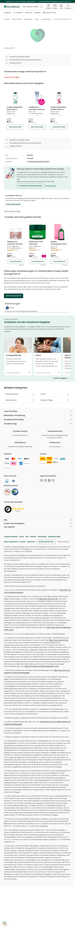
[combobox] (33, 6)
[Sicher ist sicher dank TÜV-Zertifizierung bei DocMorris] (7, 481)
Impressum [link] (31, 542)
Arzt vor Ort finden (50, 185)
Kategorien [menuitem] (7, 13)
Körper (37, 19)
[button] (30, 185)
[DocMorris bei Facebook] (45, 480)
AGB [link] (26, 537)
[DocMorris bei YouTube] (53, 480)
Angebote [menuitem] (19, 13)
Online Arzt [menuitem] (28, 13)
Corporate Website (11, 537)
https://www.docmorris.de (48, 599)
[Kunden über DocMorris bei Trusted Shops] (14, 509)
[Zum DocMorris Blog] (41, 480)
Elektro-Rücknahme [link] (11, 542)
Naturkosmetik (28, 19)
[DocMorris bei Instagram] (49, 480)
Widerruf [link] (33, 537)
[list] (37, 35)
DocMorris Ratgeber (60, 378)
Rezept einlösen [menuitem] (50, 13)
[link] (7, 492)
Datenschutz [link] (42, 537)
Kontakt (22, 542)
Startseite (6, 19)
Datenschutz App (54, 537)
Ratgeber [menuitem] (37, 13)
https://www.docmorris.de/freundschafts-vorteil (42, 666)
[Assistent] (4, 923)
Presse (21, 537)
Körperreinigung (46, 19)
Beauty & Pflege (16, 19)
